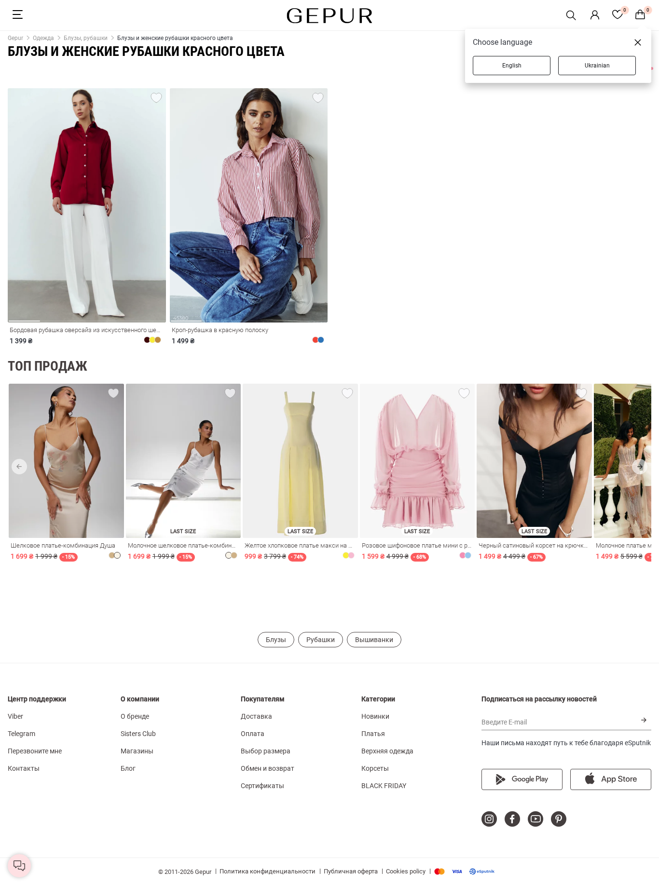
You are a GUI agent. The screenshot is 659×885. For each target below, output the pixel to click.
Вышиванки (374, 640)
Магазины (137, 751)
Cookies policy (406, 871)
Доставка (256, 716)
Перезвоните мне (35, 751)
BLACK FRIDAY (383, 786)
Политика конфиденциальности (268, 871)
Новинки (375, 716)
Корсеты (375, 768)
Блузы (276, 640)
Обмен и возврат (267, 768)
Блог (128, 768)
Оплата (252, 734)
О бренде (135, 716)
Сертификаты (262, 786)
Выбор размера (265, 751)
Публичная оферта (351, 871)
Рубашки (320, 640)
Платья (373, 734)
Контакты (24, 768)
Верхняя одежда (387, 751)
